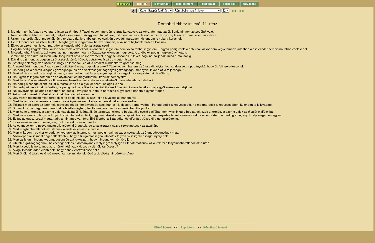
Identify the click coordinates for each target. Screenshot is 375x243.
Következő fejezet (215, 227)
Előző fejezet (163, 227)
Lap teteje (187, 227)
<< (234, 10)
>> (241, 10)
